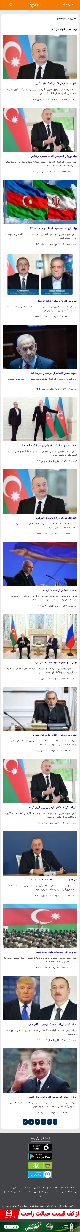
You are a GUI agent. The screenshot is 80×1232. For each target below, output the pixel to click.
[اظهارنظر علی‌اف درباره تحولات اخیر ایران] (40, 491)
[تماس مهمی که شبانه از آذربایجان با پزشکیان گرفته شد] (40, 419)
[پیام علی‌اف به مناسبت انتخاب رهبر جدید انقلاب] (40, 202)
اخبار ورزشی (40, 1188)
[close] (2, 1206)
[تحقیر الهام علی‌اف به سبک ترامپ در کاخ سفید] (40, 998)
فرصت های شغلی (69, 1192)
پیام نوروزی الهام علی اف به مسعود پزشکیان (54, 156)
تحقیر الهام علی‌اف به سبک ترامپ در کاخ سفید (52, 1024)
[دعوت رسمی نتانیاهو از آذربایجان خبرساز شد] (40, 347)
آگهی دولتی (32, 1192)
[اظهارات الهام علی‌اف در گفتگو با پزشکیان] (40, 57)
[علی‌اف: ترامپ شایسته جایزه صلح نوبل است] (40, 853)
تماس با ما (14, 1188)
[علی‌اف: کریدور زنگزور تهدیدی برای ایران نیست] (40, 781)
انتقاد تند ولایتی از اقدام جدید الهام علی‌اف (54, 735)
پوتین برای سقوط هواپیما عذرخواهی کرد (56, 663)
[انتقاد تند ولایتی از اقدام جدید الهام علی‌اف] (40, 709)
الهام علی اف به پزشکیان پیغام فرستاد (57, 301)
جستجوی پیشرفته (15, 1192)
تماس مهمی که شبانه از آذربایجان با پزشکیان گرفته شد (48, 446)
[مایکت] (40, 1175)
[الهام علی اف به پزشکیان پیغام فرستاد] (40, 274)
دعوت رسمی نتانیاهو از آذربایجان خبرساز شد (54, 373)
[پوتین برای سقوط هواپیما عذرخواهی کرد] (40, 636)
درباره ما (26, 1188)
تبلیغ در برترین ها (49, 1192)
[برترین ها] (35, 5)
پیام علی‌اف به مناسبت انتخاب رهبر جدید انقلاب (52, 228)
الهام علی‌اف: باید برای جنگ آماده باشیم (56, 952)
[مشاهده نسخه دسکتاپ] (4, 4)
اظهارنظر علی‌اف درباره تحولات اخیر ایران (56, 518)
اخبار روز (53, 1188)
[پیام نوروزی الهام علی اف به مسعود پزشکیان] (40, 130)
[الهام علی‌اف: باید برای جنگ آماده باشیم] (40, 926)
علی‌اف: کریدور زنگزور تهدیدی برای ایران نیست (52, 807)
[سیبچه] (40, 1148)
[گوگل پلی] (40, 1157)
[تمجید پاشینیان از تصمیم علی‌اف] (40, 564)
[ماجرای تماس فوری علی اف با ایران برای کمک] (40, 1070)
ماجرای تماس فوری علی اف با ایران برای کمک (53, 1097)
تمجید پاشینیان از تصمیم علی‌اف (60, 590)
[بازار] (40, 1166)
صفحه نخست (67, 1188)
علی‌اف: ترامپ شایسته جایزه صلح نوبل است (54, 880)
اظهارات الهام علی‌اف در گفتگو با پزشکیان (56, 84)
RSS (40, 1196)
